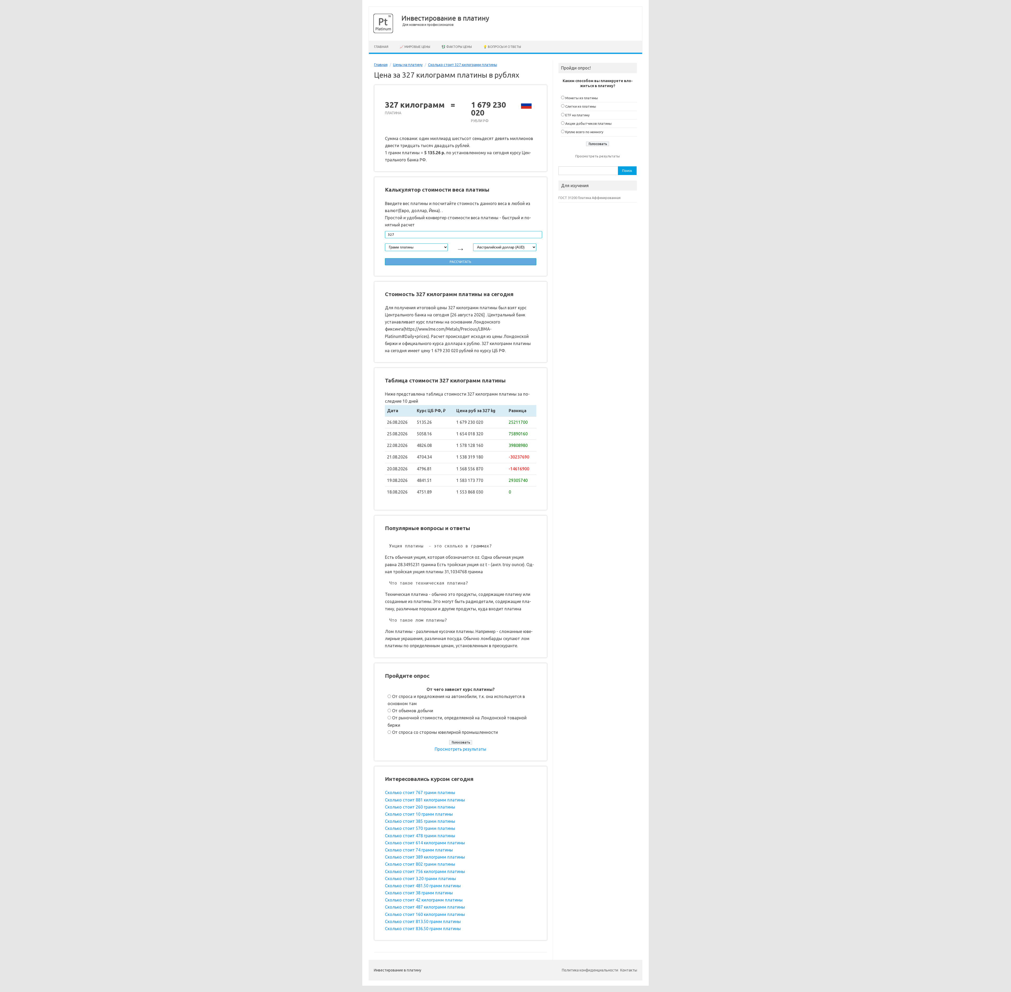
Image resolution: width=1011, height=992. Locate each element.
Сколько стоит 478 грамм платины (420, 835)
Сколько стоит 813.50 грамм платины (423, 921)
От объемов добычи (412, 710)
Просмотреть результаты (460, 749)
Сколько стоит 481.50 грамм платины (423, 885)
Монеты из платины (581, 98)
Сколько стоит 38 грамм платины (419, 892)
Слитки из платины (580, 106)
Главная (381, 46)
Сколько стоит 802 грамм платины (420, 864)
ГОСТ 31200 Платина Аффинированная (589, 198)
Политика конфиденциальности (590, 970)
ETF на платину (577, 115)
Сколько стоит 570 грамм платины (420, 828)
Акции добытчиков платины (588, 123)
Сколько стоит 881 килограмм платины (425, 799)
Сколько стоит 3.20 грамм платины (420, 878)
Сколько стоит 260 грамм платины (420, 807)
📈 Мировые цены (415, 46)
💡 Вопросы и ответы (502, 46)
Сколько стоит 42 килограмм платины (424, 900)
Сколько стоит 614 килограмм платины (425, 842)
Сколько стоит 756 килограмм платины (425, 871)
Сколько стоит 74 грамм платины (419, 850)
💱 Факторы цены (457, 46)
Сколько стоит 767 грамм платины (420, 792)
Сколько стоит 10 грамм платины (419, 814)
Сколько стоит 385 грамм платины (420, 821)
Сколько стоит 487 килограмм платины (425, 907)
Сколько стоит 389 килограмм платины (425, 857)
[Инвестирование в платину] (383, 32)
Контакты (628, 970)
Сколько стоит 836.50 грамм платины (423, 928)
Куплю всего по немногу (584, 132)
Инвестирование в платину (445, 18)
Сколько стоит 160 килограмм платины (425, 914)
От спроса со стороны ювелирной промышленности (445, 732)
